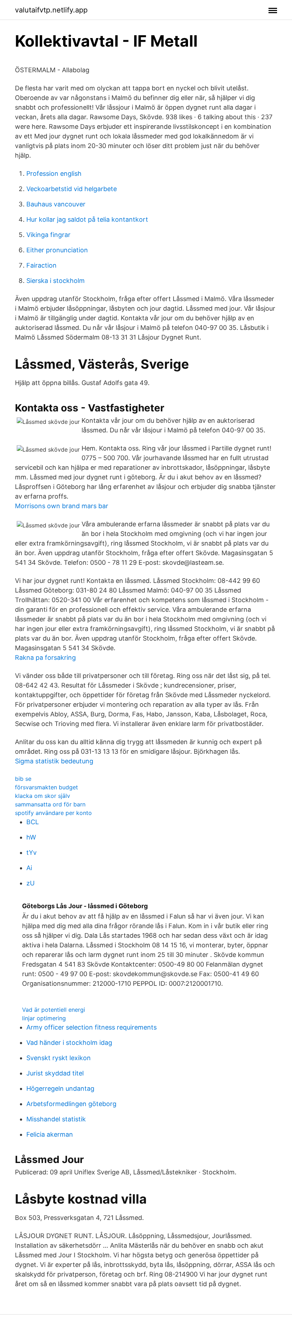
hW (31, 837)
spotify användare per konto (53, 812)
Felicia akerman (49, 1134)
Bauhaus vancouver (55, 204)
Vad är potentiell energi (53, 1009)
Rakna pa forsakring (45, 657)
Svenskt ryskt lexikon (58, 1058)
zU (30, 883)
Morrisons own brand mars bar (61, 506)
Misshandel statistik (56, 1119)
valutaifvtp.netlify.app (51, 10)
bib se (23, 778)
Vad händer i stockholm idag (69, 1042)
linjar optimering (44, 1018)
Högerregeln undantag (60, 1088)
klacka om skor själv (42, 795)
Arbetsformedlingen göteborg (71, 1103)
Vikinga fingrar (48, 234)
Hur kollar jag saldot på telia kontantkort (87, 219)
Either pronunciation (57, 250)
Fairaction (41, 265)
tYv (31, 852)
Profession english (54, 173)
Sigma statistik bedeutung (54, 761)
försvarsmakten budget (46, 787)
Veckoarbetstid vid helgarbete (71, 189)
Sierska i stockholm (55, 280)
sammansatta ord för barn (50, 804)
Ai (29, 868)
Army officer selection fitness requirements (91, 1027)
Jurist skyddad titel (55, 1073)
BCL (32, 822)
